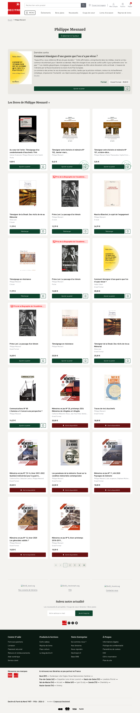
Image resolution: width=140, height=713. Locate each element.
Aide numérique (14, 657)
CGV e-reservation (110, 657)
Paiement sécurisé (15, 649)
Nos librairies (76, 645)
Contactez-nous (112, 590)
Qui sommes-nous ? (78, 642)
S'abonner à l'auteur (70, 36)
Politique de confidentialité (113, 645)
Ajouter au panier (79, 88)
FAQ (70, 590)
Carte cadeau (44, 642)
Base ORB (75, 657)
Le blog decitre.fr (46, 653)
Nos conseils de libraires (27, 590)
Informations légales (111, 642)
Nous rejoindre (76, 649)
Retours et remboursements (19, 653)
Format (104, 82)
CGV (104, 653)
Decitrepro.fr (76, 653)
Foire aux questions (15, 642)
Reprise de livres (45, 645)
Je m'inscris (84, 613)
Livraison (11, 645)
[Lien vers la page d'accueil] (14, 8)
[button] (82, 66)
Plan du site (107, 660)
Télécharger (25, 231)
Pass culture (44, 649)
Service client (13, 660)
